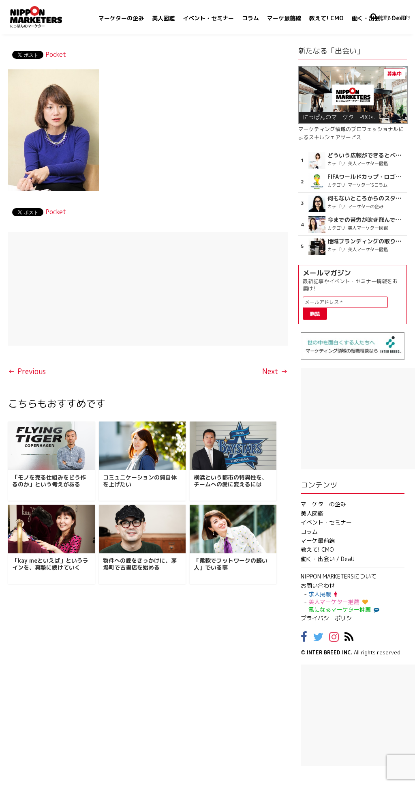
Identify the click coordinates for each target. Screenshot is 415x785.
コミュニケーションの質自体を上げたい (140, 480)
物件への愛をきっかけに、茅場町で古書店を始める (140, 564)
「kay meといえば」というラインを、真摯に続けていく (50, 564)
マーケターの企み (121, 18)
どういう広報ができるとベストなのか (366, 155)
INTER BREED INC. (330, 652)
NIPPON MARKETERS (44, 17)
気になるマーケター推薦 (339, 609)
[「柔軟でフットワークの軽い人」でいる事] (233, 529)
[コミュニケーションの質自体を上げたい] (142, 446)
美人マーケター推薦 (333, 602)
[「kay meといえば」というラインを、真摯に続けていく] (51, 529)
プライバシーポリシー (329, 618)
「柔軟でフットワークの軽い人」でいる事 (230, 564)
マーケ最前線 (284, 18)
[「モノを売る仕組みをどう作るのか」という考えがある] (51, 446)
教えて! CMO (326, 18)
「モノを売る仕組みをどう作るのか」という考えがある (49, 480)
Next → (275, 371)
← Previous (27, 371)
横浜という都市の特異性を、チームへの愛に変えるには (230, 480)
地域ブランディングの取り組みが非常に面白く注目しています (366, 241)
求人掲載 (319, 594)
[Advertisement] (148, 289)
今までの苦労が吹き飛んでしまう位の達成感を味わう (366, 220)
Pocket (55, 54)
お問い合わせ (318, 585)
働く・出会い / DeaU (328, 559)
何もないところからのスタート (366, 198)
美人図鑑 (163, 18)
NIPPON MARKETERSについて (338, 576)
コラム (250, 18)
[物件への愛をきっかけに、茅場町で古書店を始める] (142, 529)
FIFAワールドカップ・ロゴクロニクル (366, 177)
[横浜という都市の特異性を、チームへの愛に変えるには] (233, 446)
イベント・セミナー (208, 18)
